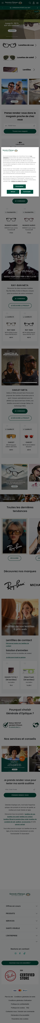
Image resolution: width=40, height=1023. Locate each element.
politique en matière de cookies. (19, 181)
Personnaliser (19, 186)
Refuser (13, 191)
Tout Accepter (27, 191)
